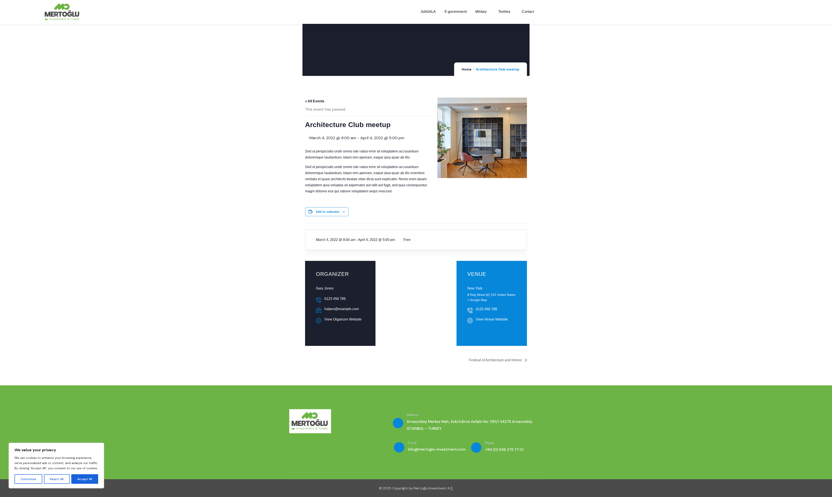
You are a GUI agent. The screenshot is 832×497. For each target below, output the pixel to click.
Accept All (84, 479)
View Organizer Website (343, 319)
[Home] (62, 12)
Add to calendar (327, 211)
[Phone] (476, 447)
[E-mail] (399, 447)
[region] (56, 465)
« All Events (314, 101)
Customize (28, 479)
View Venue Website (492, 319)
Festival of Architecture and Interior (496, 360)
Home (466, 69)
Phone (489, 443)
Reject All (56, 479)
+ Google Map (477, 300)
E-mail (412, 443)
